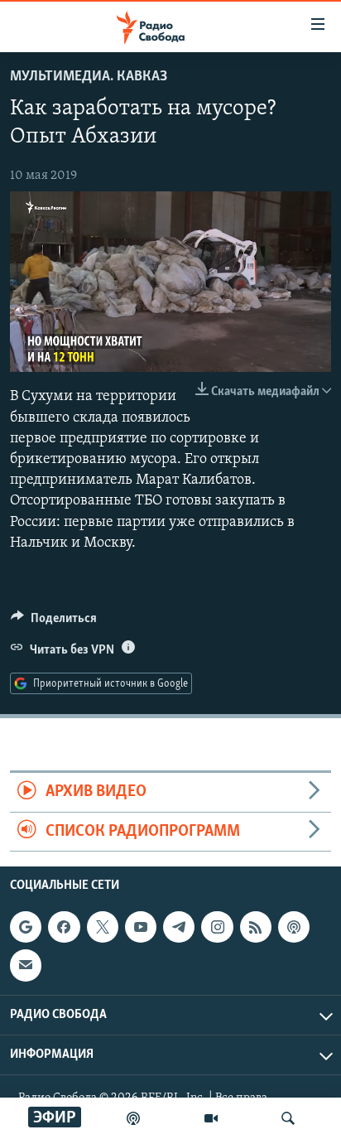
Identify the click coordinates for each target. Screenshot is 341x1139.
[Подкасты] (294, 927)
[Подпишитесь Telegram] (179, 927)
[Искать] (288, 1118)
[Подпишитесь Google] (25, 927)
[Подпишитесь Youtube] (140, 927)
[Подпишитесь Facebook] (63, 927)
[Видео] (211, 1118)
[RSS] (255, 927)
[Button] (54, 622)
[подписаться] (25, 965)
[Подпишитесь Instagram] (217, 927)
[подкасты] (133, 1118)
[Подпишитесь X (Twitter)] (102, 927)
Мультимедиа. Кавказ (88, 77)
